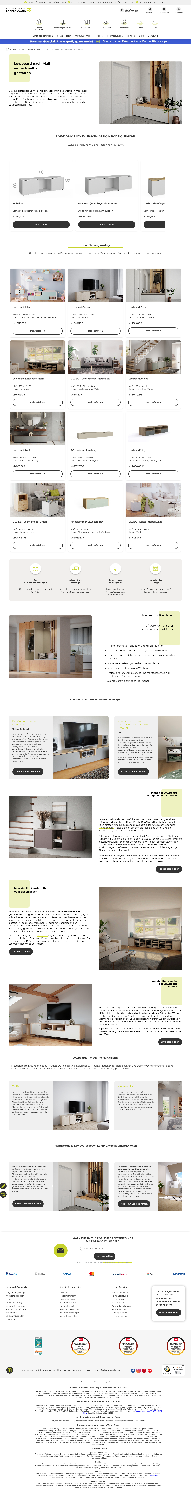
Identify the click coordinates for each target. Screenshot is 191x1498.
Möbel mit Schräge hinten (134, 1204)
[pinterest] (144, 1370)
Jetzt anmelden (105, 1256)
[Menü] (183, 1366)
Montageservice (119, 1313)
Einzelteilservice (119, 1316)
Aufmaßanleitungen (121, 1306)
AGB (38, 1370)
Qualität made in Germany (151, 2)
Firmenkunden (119, 1299)
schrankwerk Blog (68, 1316)
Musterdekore (118, 1303)
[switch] (178, 1373)
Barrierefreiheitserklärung (85, 1370)
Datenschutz (49, 1370)
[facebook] (133, 1370)
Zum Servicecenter (168, 1312)
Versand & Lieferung (15, 1306)
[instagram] (138, 1370)
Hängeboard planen (168, 869)
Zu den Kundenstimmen (28, 772)
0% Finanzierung (14, 1303)
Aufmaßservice (119, 1309)
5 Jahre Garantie (68, 1303)
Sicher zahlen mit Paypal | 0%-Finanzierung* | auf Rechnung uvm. (102, 2)
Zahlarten (10, 1299)
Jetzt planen (41, 224)
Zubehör (43, 935)
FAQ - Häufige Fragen (16, 1293)
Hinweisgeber (64, 1370)
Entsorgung (11, 1319)
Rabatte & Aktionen (69, 1309)
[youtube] (150, 1370)
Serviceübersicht (120, 1293)
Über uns (64, 1293)
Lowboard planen (21, 952)
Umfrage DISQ (58, 2)
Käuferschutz (12, 1313)
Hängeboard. (106, 828)
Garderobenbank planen (28, 1204)
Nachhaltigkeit (67, 1306)
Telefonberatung (120, 1296)
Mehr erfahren (37, 331)
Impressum (27, 1370)
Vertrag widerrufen (15, 1316)
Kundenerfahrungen (69, 1313)
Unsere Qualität (67, 1299)
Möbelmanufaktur (68, 1296)
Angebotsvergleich (15, 1296)
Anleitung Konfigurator (17, 1309)
